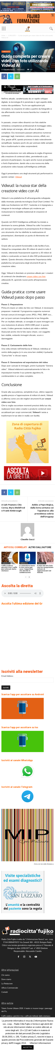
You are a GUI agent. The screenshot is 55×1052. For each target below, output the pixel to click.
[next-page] (29, 577)
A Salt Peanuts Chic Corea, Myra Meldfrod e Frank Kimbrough (13, 507)
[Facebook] (4, 76)
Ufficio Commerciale (9, 988)
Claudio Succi (9, 69)
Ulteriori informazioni (40, 1043)
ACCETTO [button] (27, 1047)
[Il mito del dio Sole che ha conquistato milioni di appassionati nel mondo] (45, 558)
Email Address (7, 676)
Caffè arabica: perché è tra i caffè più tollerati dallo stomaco (9, 568)
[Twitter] (11, 76)
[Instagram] (25, 957)
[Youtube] (36, 957)
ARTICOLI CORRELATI (15, 547)
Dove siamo (6, 979)
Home (3, 36)
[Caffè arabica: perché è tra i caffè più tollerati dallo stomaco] (9, 558)
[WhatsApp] (17, 76)
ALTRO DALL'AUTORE (39, 547)
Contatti (4, 992)
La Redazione (7, 984)
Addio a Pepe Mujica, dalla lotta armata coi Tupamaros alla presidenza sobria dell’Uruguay (42, 510)
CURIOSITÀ (12, 36)
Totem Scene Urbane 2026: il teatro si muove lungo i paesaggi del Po (26, 1009)
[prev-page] (25, 577)
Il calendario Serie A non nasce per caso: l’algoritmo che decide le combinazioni (27, 568)
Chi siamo (5, 975)
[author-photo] (27, 530)
